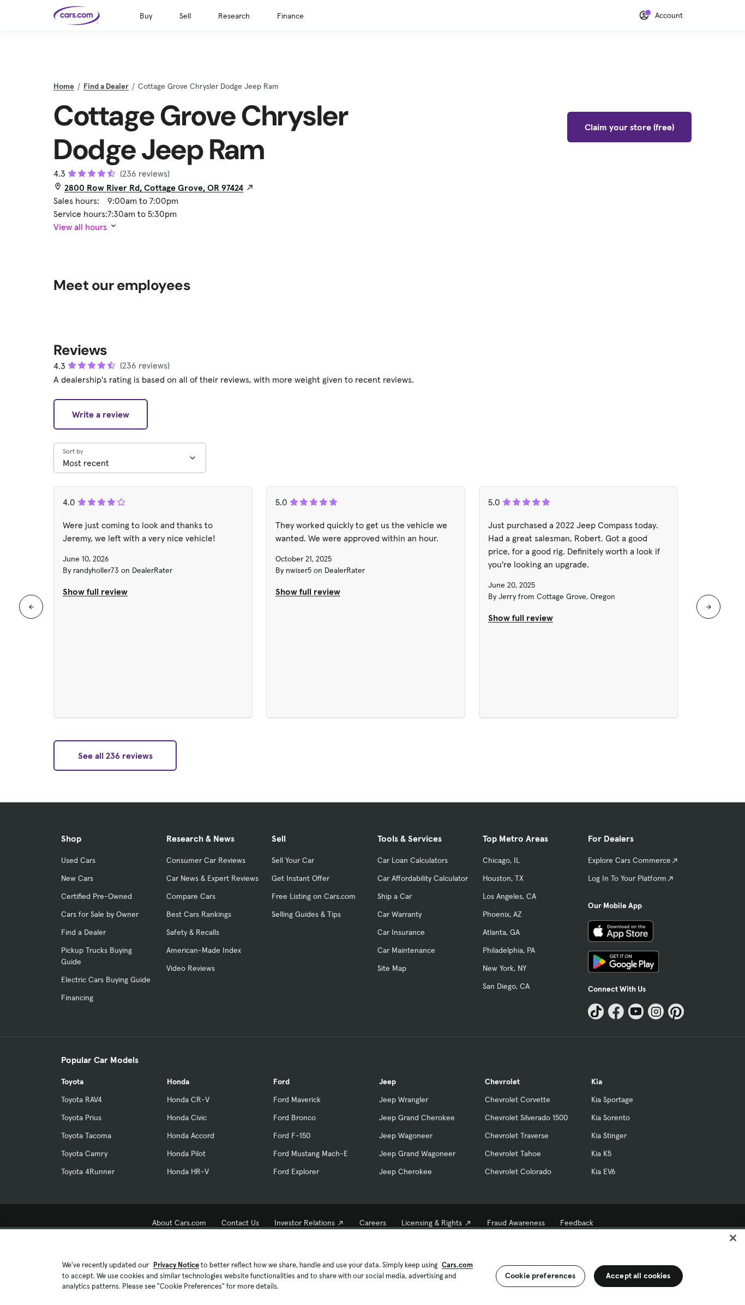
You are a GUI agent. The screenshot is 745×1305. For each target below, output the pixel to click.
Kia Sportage (612, 1099)
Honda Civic (187, 1117)
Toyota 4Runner (88, 1171)
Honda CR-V (188, 1099)
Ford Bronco (294, 1117)
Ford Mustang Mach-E (310, 1153)
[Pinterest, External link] (676, 1011)
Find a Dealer (106, 86)
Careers (372, 1223)
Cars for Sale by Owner (100, 914)
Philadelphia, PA (509, 950)
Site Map (391, 968)
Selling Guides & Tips (306, 914)
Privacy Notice (176, 1265)
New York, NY (504, 968)
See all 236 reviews (115, 755)
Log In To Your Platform (627, 878)
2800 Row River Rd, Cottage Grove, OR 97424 (153, 187)
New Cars (77, 878)
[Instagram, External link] (656, 1011)
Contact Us (240, 1223)
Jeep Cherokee (405, 1171)
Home (63, 86)
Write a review (100, 414)
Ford (281, 1081)
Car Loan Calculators (412, 860)
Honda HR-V (188, 1171)
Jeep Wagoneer (405, 1135)
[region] (372, 1266)
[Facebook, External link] (616, 1011)
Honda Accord (190, 1135)
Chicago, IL (501, 860)
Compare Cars (190, 896)
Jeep (387, 1081)
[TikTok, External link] (596, 1011)
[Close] (733, 1238)
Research (234, 16)
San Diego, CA (506, 986)
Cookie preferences (540, 1275)
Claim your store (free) (629, 127)
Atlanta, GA (501, 932)
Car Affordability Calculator (422, 878)
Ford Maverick (297, 1099)
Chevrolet (502, 1081)
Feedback (576, 1223)
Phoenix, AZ (502, 914)
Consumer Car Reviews (205, 860)
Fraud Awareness (516, 1223)
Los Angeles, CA (509, 896)
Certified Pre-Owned (96, 896)
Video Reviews (190, 968)
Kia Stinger (609, 1135)
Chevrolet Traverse (517, 1135)
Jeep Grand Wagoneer (417, 1153)
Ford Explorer (296, 1171)
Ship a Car (394, 896)
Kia (596, 1081)
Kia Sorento (610, 1117)
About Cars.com (179, 1223)
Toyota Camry (84, 1153)
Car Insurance (401, 932)
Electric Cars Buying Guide (106, 979)
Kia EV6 (603, 1171)
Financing (77, 997)
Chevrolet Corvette (517, 1099)
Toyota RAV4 (81, 1099)
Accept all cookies (638, 1275)
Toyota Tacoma (86, 1135)
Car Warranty (399, 914)
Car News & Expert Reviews (212, 878)
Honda (178, 1081)
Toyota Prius (81, 1117)
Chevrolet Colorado (518, 1171)
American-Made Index (203, 950)
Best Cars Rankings (198, 914)
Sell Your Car (293, 860)
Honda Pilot (186, 1153)
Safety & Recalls (192, 932)
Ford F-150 (291, 1135)
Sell (185, 16)
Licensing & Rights (431, 1223)
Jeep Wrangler (403, 1099)
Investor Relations (304, 1223)
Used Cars (78, 860)
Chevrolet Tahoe (513, 1153)
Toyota (72, 1081)
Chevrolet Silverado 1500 (526, 1117)
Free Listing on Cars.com (314, 896)
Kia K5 (601, 1153)
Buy (146, 16)
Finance (290, 16)
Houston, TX (503, 878)
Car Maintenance (406, 950)
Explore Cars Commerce (629, 860)
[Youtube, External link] (636, 1011)
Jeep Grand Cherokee (417, 1117)
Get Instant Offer (300, 878)
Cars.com (457, 1265)
